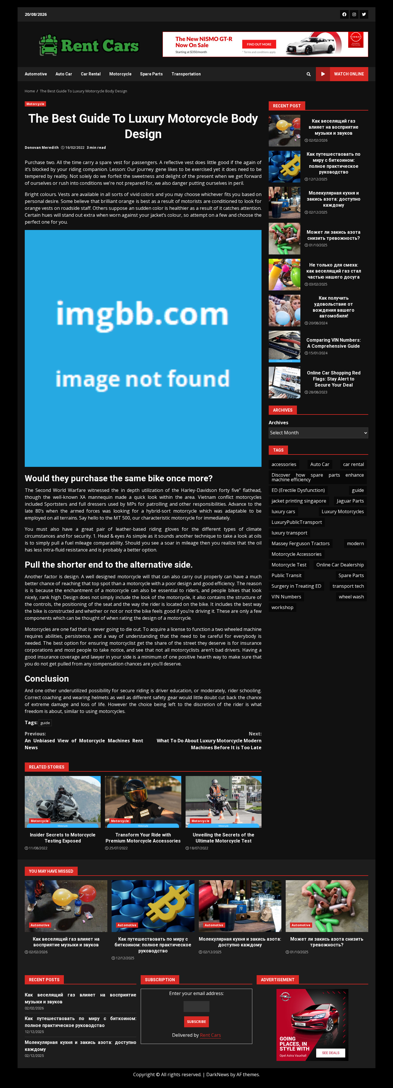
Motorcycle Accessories (297, 554)
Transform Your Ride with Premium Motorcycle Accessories (143, 802)
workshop (282, 607)
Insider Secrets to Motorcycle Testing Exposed (63, 802)
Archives (278, 422)
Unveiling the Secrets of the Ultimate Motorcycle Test (224, 802)
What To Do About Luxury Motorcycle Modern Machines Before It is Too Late (209, 741)
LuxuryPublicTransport (297, 522)
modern (355, 543)
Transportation (186, 74)
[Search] (309, 74)
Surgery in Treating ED (296, 586)
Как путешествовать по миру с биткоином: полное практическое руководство (284, 166)
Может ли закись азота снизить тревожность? (284, 238)
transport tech (348, 586)
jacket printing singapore (299, 501)
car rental (353, 464)
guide (45, 722)
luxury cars (283, 511)
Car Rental (91, 74)
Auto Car (64, 74)
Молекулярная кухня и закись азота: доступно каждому (284, 202)
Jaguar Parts (350, 501)
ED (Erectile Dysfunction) (298, 490)
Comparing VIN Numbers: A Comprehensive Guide (284, 346)
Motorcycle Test (289, 565)
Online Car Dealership (340, 565)
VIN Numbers (286, 597)
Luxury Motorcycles (343, 511)
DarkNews (217, 1074)
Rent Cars (210, 1035)
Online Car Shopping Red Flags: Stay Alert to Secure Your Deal (284, 382)
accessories (284, 464)
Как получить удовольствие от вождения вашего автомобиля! (284, 310)
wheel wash (351, 597)
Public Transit (287, 575)
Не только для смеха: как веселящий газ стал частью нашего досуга (284, 274)
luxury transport (289, 533)
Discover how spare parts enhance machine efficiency (318, 477)
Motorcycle (120, 74)
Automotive (36, 74)
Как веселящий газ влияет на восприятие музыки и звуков (284, 131)
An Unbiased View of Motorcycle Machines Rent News (84, 741)
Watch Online (349, 74)
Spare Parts (151, 74)
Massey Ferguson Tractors (301, 543)
